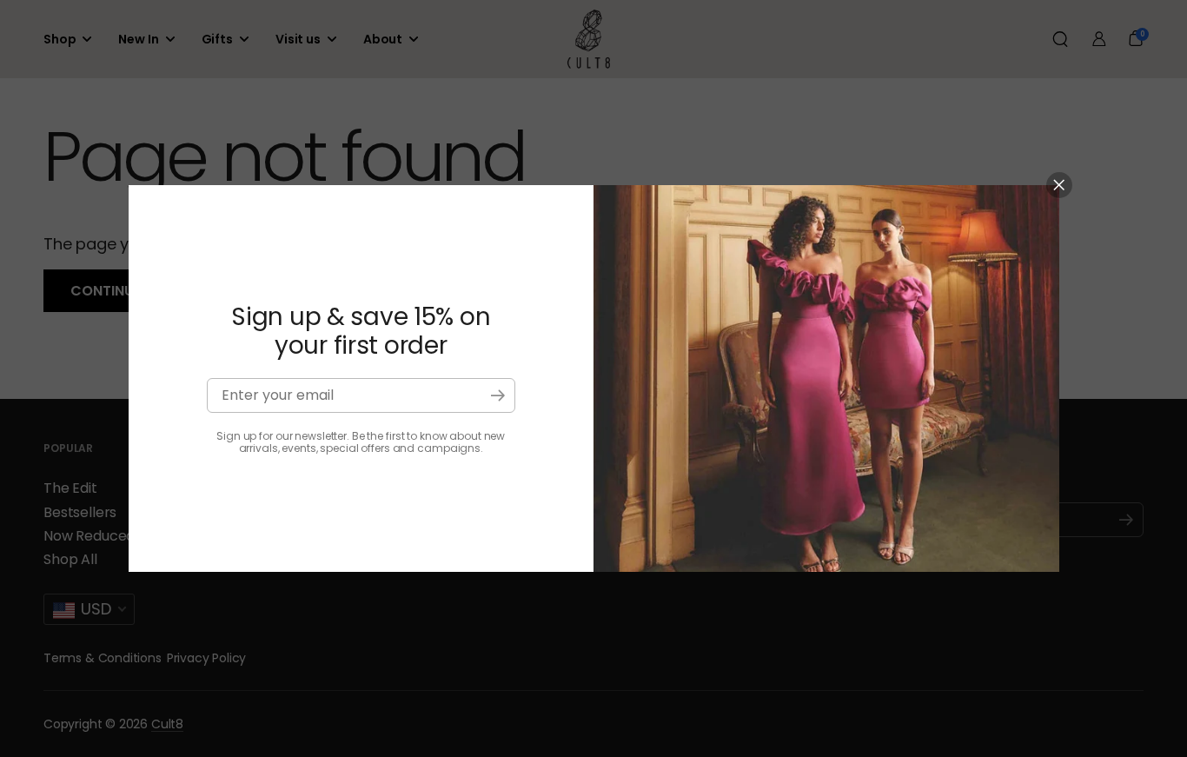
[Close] (1059, 185)
